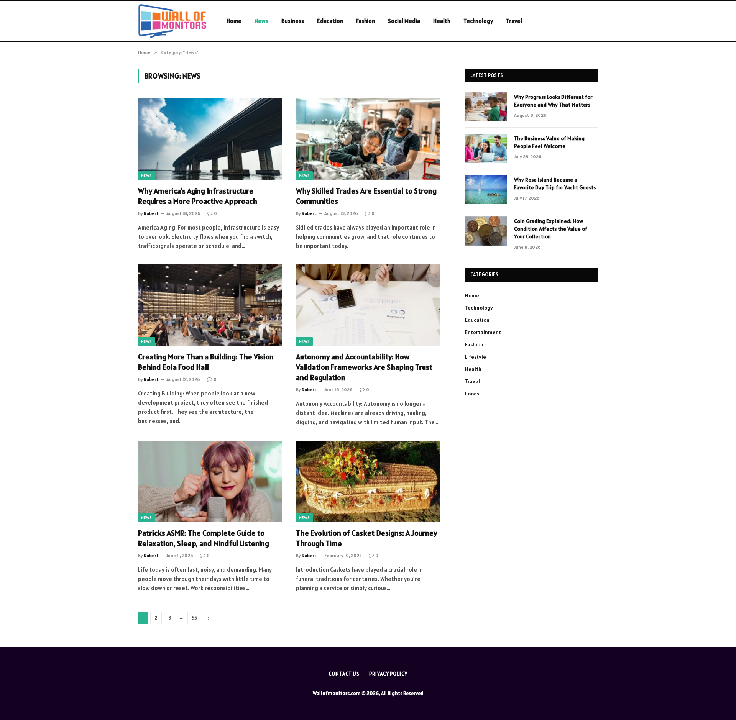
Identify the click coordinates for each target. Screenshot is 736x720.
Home (234, 21)
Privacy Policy (388, 674)
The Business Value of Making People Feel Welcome (549, 142)
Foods (472, 393)
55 (194, 618)
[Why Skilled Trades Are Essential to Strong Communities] (368, 139)
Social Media (404, 21)
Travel (514, 21)
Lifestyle (475, 356)
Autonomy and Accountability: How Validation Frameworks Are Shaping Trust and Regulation (364, 367)
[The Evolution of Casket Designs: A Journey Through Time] (368, 481)
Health (441, 21)
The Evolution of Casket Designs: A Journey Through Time (366, 538)
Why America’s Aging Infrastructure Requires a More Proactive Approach (197, 196)
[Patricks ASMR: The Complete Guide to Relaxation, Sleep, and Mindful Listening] (210, 481)
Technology (478, 21)
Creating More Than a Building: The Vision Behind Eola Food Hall (206, 362)
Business (292, 21)
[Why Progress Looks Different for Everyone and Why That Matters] (486, 106)
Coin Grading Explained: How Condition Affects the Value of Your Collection (550, 229)
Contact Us (344, 674)
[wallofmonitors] (172, 21)
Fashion (365, 21)
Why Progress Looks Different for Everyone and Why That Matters (553, 100)
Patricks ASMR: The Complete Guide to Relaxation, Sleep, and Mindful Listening (203, 538)
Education (330, 21)
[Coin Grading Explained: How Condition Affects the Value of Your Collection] (486, 231)
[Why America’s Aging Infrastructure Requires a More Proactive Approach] (210, 139)
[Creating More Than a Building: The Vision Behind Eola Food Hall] (210, 305)
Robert (151, 213)
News (261, 21)
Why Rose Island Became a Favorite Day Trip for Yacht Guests (555, 183)
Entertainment (483, 332)
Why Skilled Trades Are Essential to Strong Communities (366, 196)
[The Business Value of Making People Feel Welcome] (486, 148)
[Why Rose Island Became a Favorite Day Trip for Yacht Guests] (486, 189)
